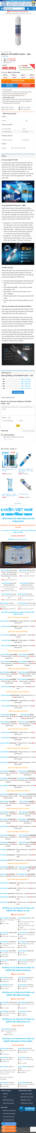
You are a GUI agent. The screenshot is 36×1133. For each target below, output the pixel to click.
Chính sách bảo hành (25, 109)
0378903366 (22, 13)
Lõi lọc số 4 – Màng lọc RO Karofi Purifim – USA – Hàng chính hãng (25, 470)
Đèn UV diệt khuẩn (23, 494)
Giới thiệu (5, 1093)
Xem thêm (17, 503)
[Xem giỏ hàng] (28, 8)
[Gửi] (23, 8)
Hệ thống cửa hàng (8, 1100)
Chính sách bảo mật (8, 1120)
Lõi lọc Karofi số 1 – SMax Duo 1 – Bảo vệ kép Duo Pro (9, 494)
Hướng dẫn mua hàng (8, 107)
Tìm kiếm (23, 431)
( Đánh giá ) (5, 56)
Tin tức (5, 1097)
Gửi (18, 426)
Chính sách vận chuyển (9, 1113)
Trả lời (4, 439)
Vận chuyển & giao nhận (9, 109)
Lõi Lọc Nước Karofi (6, 52)
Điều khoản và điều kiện (9, 1110)
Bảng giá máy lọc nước (27, 1097)
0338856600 (26, 85)
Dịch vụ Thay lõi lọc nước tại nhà (18, 11)
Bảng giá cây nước (26, 1100)
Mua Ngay (9, 85)
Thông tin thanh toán (25, 107)
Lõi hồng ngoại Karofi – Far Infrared (9, 469)
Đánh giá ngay (18, 392)
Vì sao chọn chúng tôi (26, 1093)
